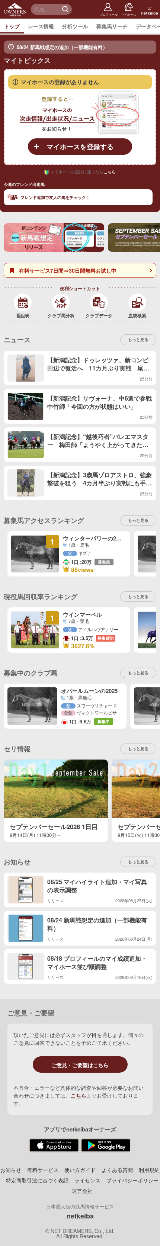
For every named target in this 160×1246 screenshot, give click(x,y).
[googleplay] (106, 1145)
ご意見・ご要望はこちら (80, 1065)
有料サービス (42, 1169)
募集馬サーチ (112, 26)
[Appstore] (54, 1145)
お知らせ (10, 1169)
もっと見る (138, 672)
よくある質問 (117, 1169)
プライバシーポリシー (132, 1180)
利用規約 (149, 1169)
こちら (109, 171)
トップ (12, 26)
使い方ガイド (80, 1169)
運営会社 (82, 1190)
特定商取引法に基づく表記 (37, 1180)
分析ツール (75, 26)
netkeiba (80, 1216)
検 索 (66, 9)
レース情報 (41, 26)
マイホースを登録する (80, 146)
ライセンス (87, 1180)
